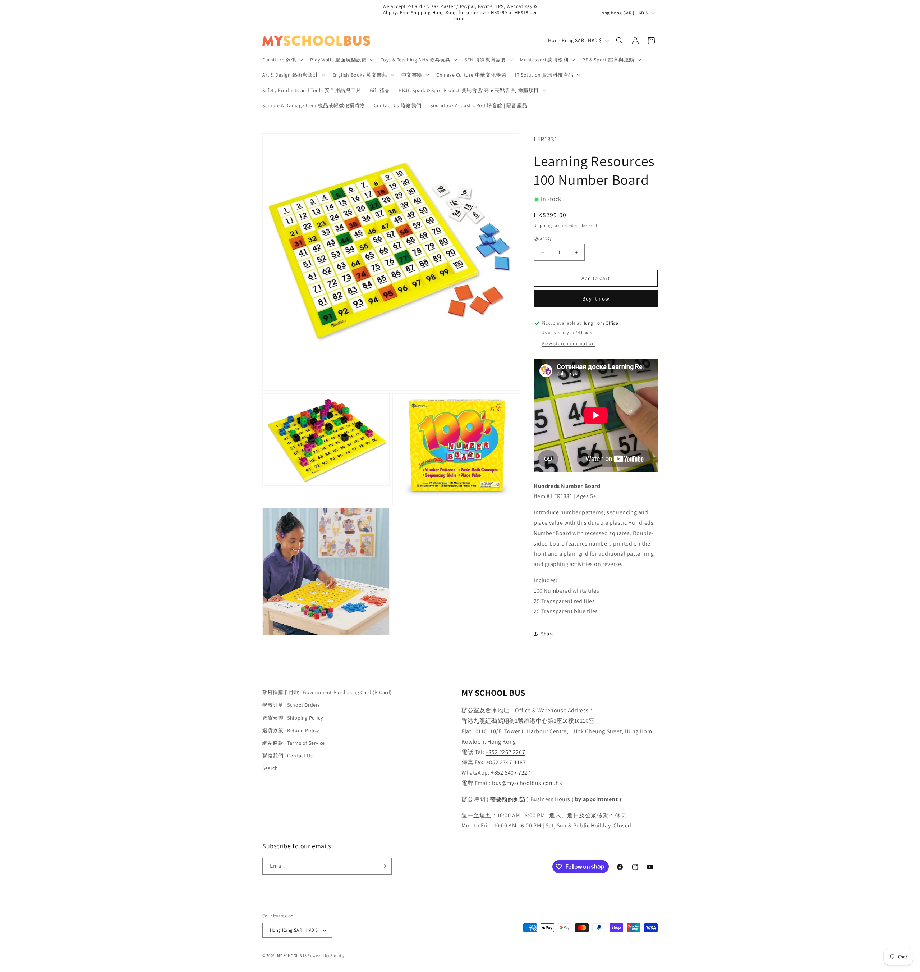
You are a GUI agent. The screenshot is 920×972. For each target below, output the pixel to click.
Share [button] (547, 633)
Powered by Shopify (326, 955)
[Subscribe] (383, 866)
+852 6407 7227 (510, 772)
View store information (568, 343)
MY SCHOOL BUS (292, 955)
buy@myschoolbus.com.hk (527, 783)
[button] (282, 59)
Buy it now (596, 298)
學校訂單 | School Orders (291, 705)
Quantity (543, 238)
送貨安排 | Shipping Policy (292, 718)
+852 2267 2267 (505, 752)
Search (270, 768)
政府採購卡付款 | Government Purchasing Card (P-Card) (327, 692)
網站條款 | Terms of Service (293, 743)
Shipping (543, 225)
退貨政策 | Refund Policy (290, 730)
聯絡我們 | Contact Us (287, 755)
